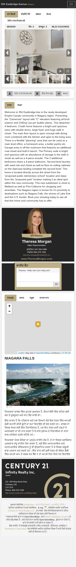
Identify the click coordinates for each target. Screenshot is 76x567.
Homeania (29, 504)
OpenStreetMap (43, 352)
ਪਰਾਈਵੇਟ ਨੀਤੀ (58, 504)
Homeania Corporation (16, 529)
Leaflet (21, 352)
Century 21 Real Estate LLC (21, 510)
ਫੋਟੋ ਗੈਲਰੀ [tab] (11, 14)
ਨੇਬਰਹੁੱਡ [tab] (10, 298)
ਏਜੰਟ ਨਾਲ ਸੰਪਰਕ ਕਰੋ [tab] (16, 20)
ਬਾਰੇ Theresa (36, 235)
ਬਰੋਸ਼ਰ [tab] (38, 14)
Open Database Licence (57, 516)
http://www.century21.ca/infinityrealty (21, 493)
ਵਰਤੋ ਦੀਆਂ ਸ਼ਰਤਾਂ (43, 504)
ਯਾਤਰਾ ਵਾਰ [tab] (44, 298)
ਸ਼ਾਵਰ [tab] (21, 298)
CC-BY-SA (66, 352)
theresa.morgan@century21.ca (36, 255)
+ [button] (9, 306)
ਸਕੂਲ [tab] (32, 298)
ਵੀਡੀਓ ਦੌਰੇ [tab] (25, 14)
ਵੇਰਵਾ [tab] (9, 105)
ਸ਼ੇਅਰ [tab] (48, 14)
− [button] (9, 311)
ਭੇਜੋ (56, 284)
